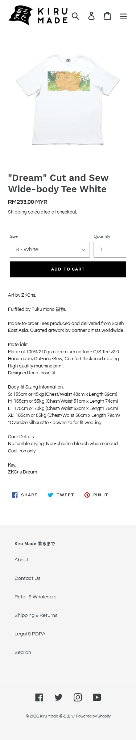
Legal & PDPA (30, 634)
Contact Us (28, 578)
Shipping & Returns (36, 615)
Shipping (17, 212)
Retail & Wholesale (36, 596)
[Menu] (123, 16)
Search (23, 652)
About (21, 559)
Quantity (102, 236)
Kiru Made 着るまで (57, 716)
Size (14, 236)
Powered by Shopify (93, 716)
